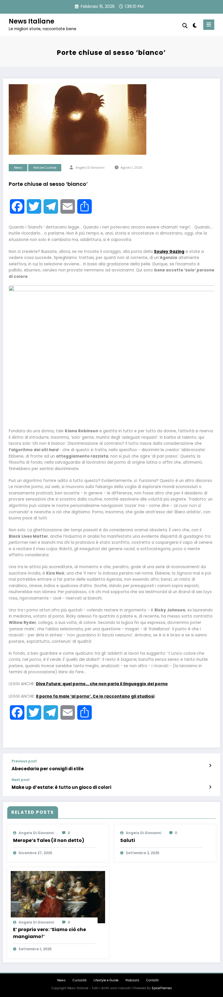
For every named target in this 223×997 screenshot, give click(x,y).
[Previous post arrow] (210, 765)
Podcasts (132, 980)
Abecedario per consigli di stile (48, 769)
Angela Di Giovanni (90, 167)
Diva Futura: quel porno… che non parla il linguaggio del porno (102, 684)
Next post (21, 780)
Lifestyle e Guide (105, 980)
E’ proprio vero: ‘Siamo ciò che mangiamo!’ (49, 933)
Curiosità (80, 980)
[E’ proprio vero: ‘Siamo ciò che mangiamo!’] (58, 896)
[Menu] (208, 24)
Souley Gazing (169, 251)
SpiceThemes (162, 988)
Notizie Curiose (44, 167)
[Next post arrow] (210, 787)
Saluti (127, 840)
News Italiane (31, 21)
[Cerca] (184, 25)
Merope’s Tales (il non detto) (48, 840)
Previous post (24, 761)
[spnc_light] (194, 25)
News (18, 167)
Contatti (152, 980)
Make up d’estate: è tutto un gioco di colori (61, 787)
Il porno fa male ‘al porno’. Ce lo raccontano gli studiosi (95, 696)
